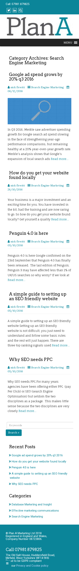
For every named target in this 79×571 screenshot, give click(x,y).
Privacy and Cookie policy (32, 565)
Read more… (59, 159)
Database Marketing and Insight (32, 504)
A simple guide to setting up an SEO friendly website (37, 296)
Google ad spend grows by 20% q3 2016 (36, 77)
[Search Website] (20, 10)
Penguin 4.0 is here (28, 233)
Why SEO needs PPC (31, 359)
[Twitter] (8, 10)
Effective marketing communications (35, 510)
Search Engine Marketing (47, 87)
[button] (68, 42)
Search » (13, 432)
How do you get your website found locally (39, 175)
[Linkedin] (14, 10)
